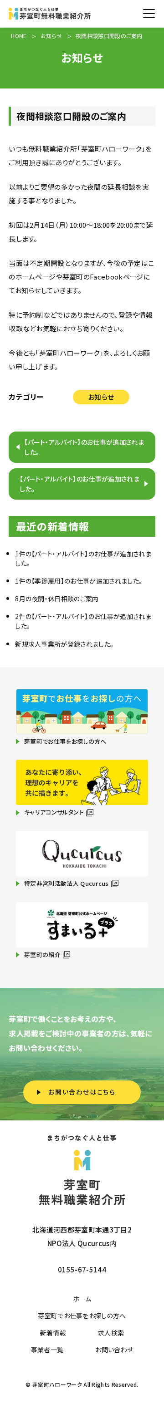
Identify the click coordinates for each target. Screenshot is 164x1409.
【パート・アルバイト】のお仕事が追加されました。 (84, 447)
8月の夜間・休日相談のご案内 (56, 598)
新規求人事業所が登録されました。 (64, 643)
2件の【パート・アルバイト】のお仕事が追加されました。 (83, 621)
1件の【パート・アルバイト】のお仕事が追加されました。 (83, 558)
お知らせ (101, 397)
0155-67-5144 (82, 1269)
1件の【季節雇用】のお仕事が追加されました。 (78, 580)
